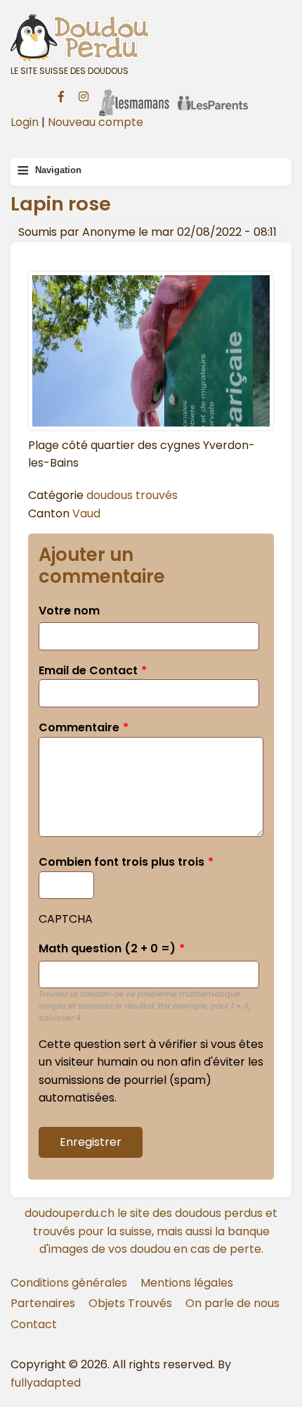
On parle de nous (232, 1303)
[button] (151, 427)
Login (25, 122)
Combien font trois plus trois (121, 862)
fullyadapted (46, 1383)
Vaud (86, 513)
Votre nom (69, 610)
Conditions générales (69, 1283)
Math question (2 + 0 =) (107, 948)
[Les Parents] (213, 94)
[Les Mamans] (134, 94)
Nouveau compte (95, 122)
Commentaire (79, 727)
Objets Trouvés (130, 1303)
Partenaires (43, 1303)
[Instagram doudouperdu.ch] (83, 95)
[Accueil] (151, 37)
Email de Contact (88, 670)
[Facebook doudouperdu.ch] (61, 95)
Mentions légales (186, 1283)
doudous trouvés (132, 495)
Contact (34, 1324)
